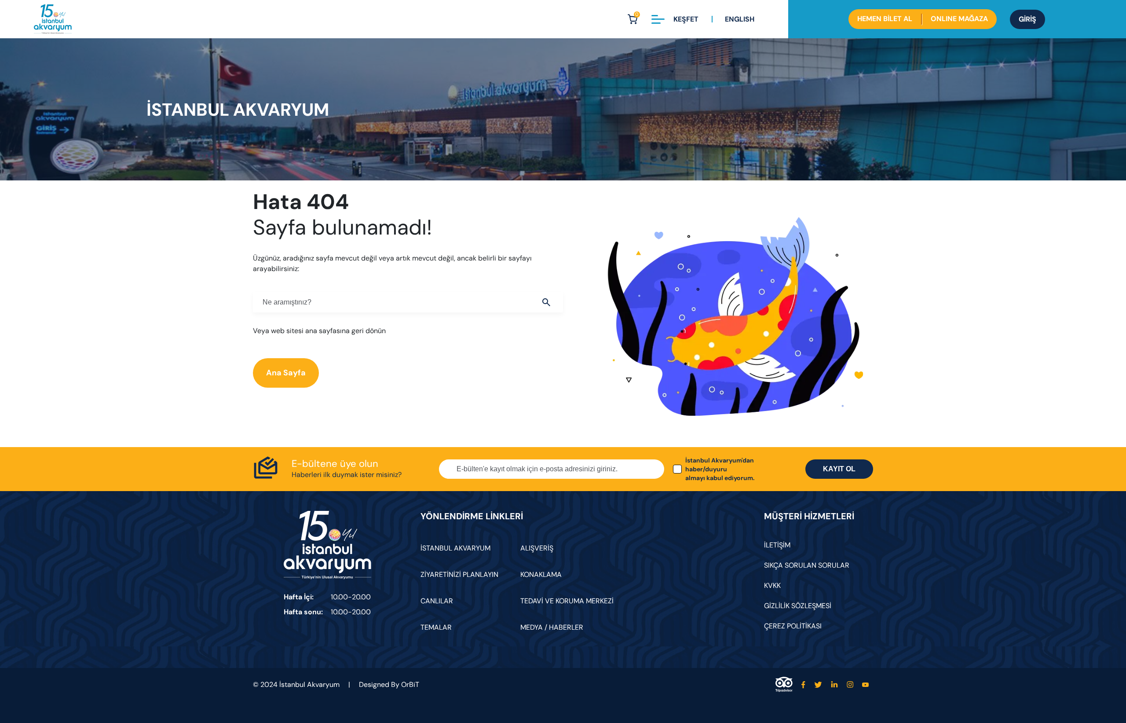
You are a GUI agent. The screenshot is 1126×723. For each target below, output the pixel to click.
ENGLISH (739, 19)
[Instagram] (850, 684)
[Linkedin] (834, 684)
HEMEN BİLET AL (884, 18)
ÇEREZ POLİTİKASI (793, 626)
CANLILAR (436, 601)
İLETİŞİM (777, 545)
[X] (818, 684)
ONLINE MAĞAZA (959, 18)
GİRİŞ (1027, 19)
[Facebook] (803, 684)
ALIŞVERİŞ (536, 548)
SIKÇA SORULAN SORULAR (806, 565)
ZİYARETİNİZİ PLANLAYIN (459, 574)
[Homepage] (53, 19)
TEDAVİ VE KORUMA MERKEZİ (567, 601)
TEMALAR (436, 627)
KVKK (772, 585)
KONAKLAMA (541, 574)
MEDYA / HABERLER (551, 627)
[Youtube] (865, 684)
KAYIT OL (839, 469)
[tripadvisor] (784, 684)
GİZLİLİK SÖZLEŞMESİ (797, 605)
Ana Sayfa (286, 372)
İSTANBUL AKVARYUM (455, 548)
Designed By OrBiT (389, 684)
